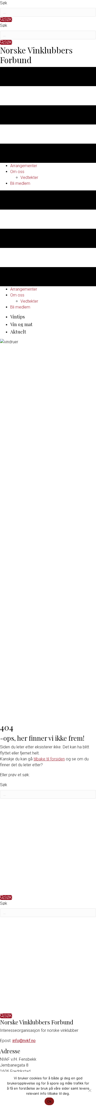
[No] (89, 1090)
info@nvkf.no (24, 1040)
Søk (3, 3)
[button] (6, 19)
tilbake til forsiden (49, 759)
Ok (49, 1101)
